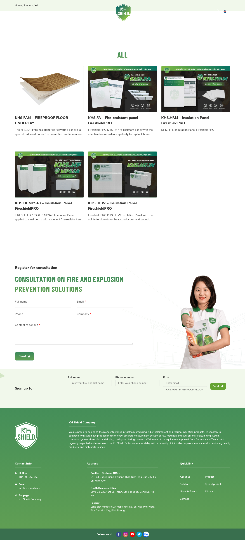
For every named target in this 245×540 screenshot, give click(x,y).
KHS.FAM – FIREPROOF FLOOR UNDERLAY (41, 120)
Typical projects (93, 13)
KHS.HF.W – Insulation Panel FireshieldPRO (112, 206)
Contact (192, 13)
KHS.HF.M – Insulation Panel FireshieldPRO (185, 120)
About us (32, 13)
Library (175, 13)
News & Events (152, 13)
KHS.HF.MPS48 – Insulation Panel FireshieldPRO (43, 206)
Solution (69, 13)
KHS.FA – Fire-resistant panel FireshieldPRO (113, 120)
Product (51, 13)
